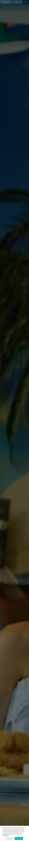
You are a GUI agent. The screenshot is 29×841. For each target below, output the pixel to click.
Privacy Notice (5, 835)
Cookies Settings (9, 838)
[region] (14, 833)
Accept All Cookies (18, 838)
